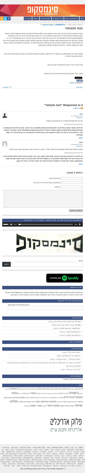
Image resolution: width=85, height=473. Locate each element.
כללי (44, 454)
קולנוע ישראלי (21, 464)
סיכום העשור (39, 456)
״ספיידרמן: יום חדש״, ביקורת (71, 369)
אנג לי (52, 450)
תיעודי (13, 466)
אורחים (64, 450)
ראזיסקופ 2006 (47, 466)
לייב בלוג (47, 397)
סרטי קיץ (59, 401)
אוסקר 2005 (14, 447)
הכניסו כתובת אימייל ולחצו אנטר (18, 305)
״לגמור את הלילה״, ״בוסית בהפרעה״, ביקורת (65, 359)
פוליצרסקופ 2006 (28, 458)
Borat (67, 447)
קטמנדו (4, 464)
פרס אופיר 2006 (71, 464)
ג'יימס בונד (76, 452)
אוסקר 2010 (58, 389)
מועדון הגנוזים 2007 (11, 454)
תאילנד (19, 466)
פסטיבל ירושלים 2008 (42, 462)
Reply (81, 138)
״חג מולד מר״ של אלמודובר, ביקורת (69, 356)
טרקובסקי (54, 454)
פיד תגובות (77, 108)
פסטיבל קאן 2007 (17, 462)
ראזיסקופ (55, 466)
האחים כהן (55, 393)
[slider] (45, 224)
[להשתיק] (11, 224)
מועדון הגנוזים (22, 454)
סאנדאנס (10, 397)
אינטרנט (57, 450)
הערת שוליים (26, 393)
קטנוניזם (44, 406)
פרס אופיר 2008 (49, 464)
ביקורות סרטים (45, 19)
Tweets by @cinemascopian (73, 379)
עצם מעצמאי (74, 28)
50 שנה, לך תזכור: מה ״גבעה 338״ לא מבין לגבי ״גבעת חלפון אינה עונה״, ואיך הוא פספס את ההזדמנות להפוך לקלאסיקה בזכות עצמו (44, 364)
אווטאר (72, 389)
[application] (42, 224)
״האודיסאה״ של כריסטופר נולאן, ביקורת (62, 321)
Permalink (79, 117)
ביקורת (74, 393)
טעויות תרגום (68, 454)
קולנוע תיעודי (53, 405)
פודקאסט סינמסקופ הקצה (46, 402)
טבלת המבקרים (58, 19)
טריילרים (68, 397)
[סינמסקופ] (42, 8)
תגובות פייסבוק (48, 25)
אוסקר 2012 (42, 389)
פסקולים (20, 402)
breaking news (57, 447)
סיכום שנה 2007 (18, 456)
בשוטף (72, 83)
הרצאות (35, 19)
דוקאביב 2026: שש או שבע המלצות (63, 325)
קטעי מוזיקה (63, 466)
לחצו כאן (14, 295)
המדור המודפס (10, 452)
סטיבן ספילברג (48, 456)
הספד (33, 393)
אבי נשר (78, 389)
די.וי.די (56, 452)
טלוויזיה (76, 454)
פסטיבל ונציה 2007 (49, 460)
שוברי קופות (36, 405)
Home (81, 447)
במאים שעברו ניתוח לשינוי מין (24, 450)
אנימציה (13, 388)
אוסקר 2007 (79, 450)
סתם (52, 458)
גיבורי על (66, 393)
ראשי (82, 19)
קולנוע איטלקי (30, 464)
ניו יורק (63, 456)
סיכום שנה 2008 (7, 456)
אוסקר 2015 (20, 389)
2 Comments (60, 25)
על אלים (78, 87)
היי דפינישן (36, 452)
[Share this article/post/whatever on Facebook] (79, 81)
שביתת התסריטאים (36, 466)
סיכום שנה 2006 (29, 456)
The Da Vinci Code (39, 447)
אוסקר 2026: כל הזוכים (61, 328)
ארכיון (40, 450)
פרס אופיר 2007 (60, 464)
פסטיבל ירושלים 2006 (70, 462)
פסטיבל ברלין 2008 (74, 460)
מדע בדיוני (41, 397)
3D (82, 389)
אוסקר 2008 (70, 450)
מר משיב (69, 456)
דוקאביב (60, 393)
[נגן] (80, 224)
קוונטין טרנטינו (40, 464)
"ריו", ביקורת (8, 87)
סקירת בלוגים (73, 458)
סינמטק (80, 458)
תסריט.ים (28, 19)
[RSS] (2, 20)
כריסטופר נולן (53, 397)
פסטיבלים (27, 402)
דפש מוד (50, 452)
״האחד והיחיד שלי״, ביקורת (71, 352)
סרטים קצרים (66, 402)
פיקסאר (33, 402)
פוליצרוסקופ (38, 458)
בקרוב (12, 450)
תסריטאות (27, 406)
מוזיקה (36, 397)
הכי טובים (19, 452)
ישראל (48, 454)
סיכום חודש (74, 401)
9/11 (72, 447)
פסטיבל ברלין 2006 (16, 458)
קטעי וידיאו (71, 466)
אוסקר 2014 (27, 389)
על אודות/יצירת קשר (71, 19)
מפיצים (22, 397)
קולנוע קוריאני (11, 464)
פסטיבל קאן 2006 (29, 462)
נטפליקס (16, 397)
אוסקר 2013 (34, 389)
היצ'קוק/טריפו (27, 452)
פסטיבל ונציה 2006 (62, 460)
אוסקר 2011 (50, 389)
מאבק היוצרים (37, 454)
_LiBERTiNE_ (76, 328)
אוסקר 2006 (5, 447)
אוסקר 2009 (66, 389)
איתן (81, 114)
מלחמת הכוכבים (29, 397)
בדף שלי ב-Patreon (22, 292)
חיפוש (81, 261)
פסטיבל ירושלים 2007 (56, 462)
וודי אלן (20, 393)
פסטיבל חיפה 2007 (24, 460)
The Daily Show (25, 447)
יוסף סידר (60, 397)
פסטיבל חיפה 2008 (11, 460)
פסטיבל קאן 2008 (6, 462)
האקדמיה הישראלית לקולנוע (44, 393)
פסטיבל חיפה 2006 (36, 460)
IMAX (48, 447)
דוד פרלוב (62, 452)
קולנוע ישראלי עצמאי (67, 406)
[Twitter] (5, 20)
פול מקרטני (46, 458)
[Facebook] (9, 20)
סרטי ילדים (65, 458)
